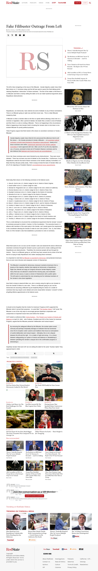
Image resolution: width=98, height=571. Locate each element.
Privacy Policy (72, 567)
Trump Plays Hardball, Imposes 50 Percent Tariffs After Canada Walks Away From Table (33, 474)
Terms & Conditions (73, 564)
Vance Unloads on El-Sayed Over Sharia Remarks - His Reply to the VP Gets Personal (53, 454)
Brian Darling (11, 30)
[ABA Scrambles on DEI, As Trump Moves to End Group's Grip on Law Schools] (15, 465)
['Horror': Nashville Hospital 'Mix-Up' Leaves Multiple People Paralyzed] (15, 445)
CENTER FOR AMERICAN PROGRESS (20, 357)
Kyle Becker (9, 458)
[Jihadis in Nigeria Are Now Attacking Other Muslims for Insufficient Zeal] (78, 151)
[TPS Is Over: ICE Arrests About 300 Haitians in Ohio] (78, 97)
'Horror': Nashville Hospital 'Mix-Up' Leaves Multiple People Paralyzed (14, 454)
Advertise (71, 562)
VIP (44, 567)
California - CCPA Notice (86, 559)
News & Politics (60, 562)
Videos (41, 3)
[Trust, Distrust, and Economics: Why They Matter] (78, 177)
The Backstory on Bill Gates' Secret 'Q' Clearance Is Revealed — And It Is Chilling (34, 454)
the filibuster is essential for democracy (34, 258)
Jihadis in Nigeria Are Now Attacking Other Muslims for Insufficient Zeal (78, 162)
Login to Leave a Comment (34, 496)
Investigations (59, 559)
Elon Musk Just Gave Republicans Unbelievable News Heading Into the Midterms (14, 534)
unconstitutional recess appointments (43, 165)
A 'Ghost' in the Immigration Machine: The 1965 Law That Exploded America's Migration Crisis (78, 135)
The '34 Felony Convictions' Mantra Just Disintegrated (80, 532)
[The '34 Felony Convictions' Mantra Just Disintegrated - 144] (82, 521)
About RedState (48, 559)
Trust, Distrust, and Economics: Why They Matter (78, 188)
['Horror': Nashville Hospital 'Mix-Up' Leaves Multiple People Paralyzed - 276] (60, 521)
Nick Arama (48, 458)
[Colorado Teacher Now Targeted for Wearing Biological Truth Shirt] (78, 203)
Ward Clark (78, 165)
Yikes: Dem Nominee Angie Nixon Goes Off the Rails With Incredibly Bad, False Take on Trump (54, 474)
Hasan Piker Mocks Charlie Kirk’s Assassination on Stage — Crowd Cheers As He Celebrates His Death (37, 534)
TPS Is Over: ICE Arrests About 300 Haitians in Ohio (78, 108)
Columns (58, 567)
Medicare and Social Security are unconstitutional (36, 151)
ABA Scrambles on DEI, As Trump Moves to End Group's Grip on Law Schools (14, 473)
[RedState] (12, 2)
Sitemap (83, 562)
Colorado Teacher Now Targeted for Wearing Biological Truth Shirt (78, 214)
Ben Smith (8, 477)
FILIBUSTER (34, 357)
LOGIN (85, 3)
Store (47, 3)
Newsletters (84, 564)
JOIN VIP (77, 3)
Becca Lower (29, 479)
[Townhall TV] (62, 3)
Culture (57, 564)
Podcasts (33, 3)
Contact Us (46, 562)
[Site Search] (90, 2)
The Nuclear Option (46, 309)
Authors (24, 3)
